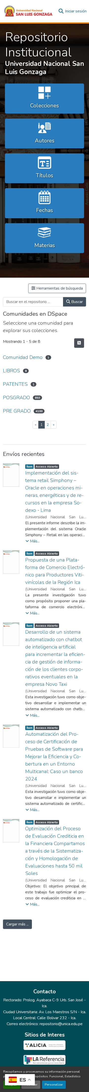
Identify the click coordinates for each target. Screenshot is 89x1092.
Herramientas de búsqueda (59, 288)
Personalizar (54, 1084)
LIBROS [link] (11, 370)
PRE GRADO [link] (17, 411)
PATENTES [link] (15, 384)
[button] (28, 11)
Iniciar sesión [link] (76, 11)
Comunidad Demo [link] (23, 357)
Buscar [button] (76, 302)
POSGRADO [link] (16, 397)
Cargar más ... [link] (17, 924)
